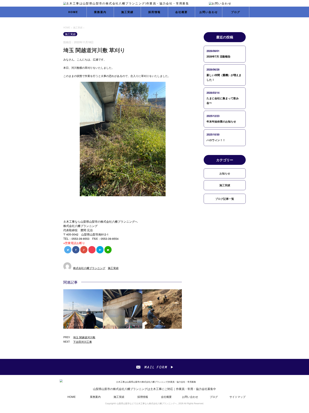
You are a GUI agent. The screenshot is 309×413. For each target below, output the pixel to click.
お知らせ (224, 173)
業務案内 (100, 12)
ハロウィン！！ (216, 140)
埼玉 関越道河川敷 (84, 337)
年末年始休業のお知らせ (221, 121)
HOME (73, 12)
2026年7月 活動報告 (218, 56)
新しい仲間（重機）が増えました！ (224, 77)
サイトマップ (237, 397)
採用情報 (154, 12)
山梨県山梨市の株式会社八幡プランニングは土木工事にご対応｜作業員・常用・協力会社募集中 (154, 389)
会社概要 (181, 12)
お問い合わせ (208, 12)
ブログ (235, 12)
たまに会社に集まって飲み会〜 (223, 100)
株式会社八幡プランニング (89, 268)
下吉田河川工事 (82, 342)
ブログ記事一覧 (224, 199)
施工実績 (127, 12)
